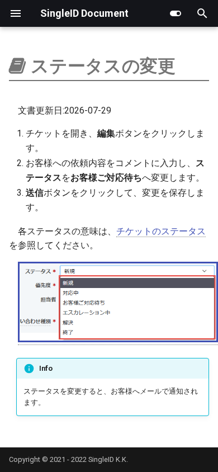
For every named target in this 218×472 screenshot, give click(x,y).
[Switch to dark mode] (175, 13)
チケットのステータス (161, 231)
